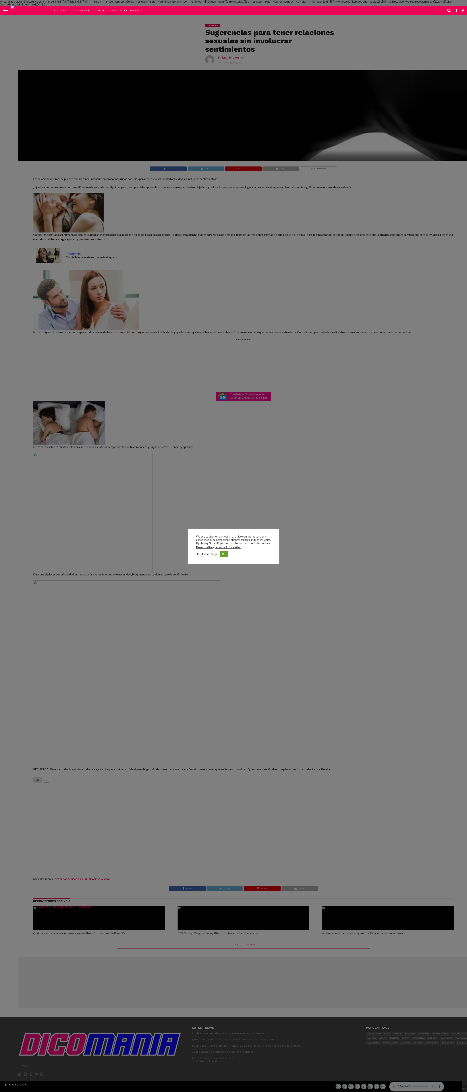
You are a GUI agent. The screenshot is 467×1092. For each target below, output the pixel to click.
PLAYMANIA (80, 10)
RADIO (115, 10)
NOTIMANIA (60, 10)
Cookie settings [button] (207, 554)
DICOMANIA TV (133, 10)
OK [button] (223, 554)
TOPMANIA (98, 10)
